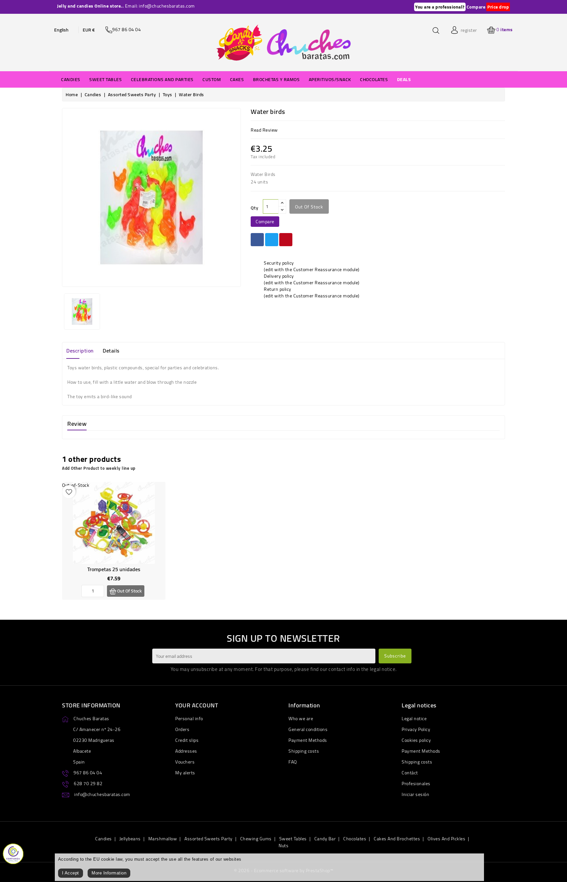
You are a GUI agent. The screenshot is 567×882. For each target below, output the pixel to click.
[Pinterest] (285, 239)
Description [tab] (80, 350)
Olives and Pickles (446, 838)
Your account (196, 705)
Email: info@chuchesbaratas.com (160, 6)
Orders (182, 729)
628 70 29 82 (88, 783)
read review (264, 130)
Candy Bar (325, 838)
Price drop (498, 7)
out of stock (309, 207)
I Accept (70, 873)
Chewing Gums (256, 838)
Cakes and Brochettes (397, 838)
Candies (103, 838)
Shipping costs (303, 751)
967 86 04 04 (88, 772)
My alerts (185, 772)
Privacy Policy (416, 729)
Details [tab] (111, 350)
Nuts (283, 845)
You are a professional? (440, 7)
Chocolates (354, 838)
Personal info (189, 718)
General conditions (307, 729)
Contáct (410, 772)
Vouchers (185, 762)
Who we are (300, 718)
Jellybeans (130, 838)
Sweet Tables (293, 838)
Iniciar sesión (415, 794)
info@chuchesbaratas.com (102, 794)
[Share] (257, 239)
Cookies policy (416, 740)
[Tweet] (271, 239)
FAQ (292, 762)
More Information (109, 873)
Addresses (186, 751)
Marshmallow (162, 838)
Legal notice (414, 718)
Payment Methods (307, 740)
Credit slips (187, 740)
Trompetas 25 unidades (113, 569)
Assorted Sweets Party (208, 838)
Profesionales (416, 783)
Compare (476, 7)
